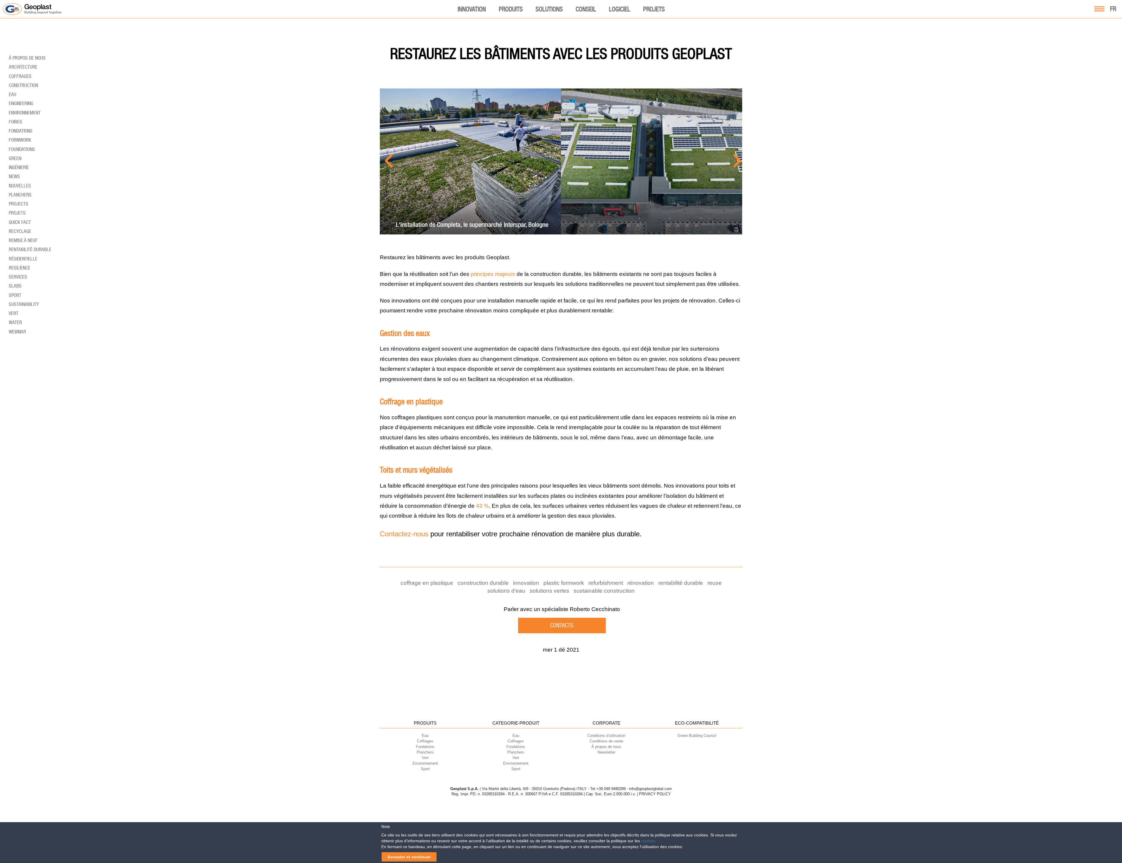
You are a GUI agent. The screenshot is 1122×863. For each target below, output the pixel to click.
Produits (511, 9)
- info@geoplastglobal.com (649, 789)
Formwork (20, 140)
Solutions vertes (549, 591)
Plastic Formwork (563, 583)
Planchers (20, 195)
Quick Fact (20, 222)
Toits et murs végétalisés (416, 469)
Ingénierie (19, 167)
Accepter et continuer (409, 857)
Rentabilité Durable (680, 583)
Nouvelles (20, 186)
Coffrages (20, 76)
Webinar (17, 332)
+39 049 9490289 (611, 789)
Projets (654, 9)
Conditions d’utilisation (606, 735)
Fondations (20, 131)
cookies (648, 840)
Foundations (22, 149)
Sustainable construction (604, 591)
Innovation (472, 9)
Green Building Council (697, 735)
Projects (18, 204)
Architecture (23, 67)
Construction (23, 85)
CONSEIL (586, 9)
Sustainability (24, 304)
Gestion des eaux (405, 333)
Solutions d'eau (506, 591)
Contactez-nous (404, 534)
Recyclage (20, 231)
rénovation (640, 583)
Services (18, 277)
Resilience (19, 268)
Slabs (15, 286)
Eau (12, 94)
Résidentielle (23, 259)
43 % (482, 506)
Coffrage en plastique (411, 401)
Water (15, 322)
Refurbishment (605, 583)
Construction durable (483, 583)
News (14, 176)
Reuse (714, 583)
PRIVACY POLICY (655, 794)
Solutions (549, 9)
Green (15, 158)
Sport (15, 295)
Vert (13, 313)
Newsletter (606, 752)
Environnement (25, 113)
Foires (15, 122)
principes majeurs (493, 274)
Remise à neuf (23, 240)
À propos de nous (27, 58)
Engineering (21, 103)
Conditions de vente (606, 741)
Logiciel (619, 9)
